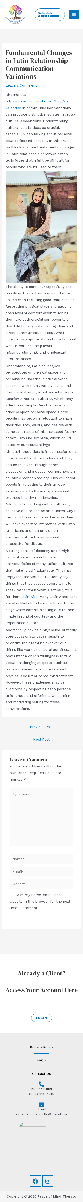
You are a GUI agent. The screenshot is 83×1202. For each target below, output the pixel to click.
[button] (50, 14)
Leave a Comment (21, 85)
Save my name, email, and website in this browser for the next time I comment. (40, 901)
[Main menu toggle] (74, 14)
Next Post (41, 739)
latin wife (29, 597)
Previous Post (41, 727)
